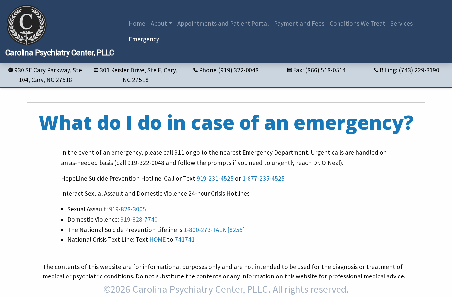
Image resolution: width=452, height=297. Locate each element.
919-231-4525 (215, 178)
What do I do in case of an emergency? (226, 122)
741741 (185, 239)
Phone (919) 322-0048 (229, 70)
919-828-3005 (127, 209)
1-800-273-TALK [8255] (214, 229)
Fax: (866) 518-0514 (319, 70)
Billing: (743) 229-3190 (409, 70)
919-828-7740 (139, 219)
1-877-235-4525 (263, 178)
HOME (157, 239)
